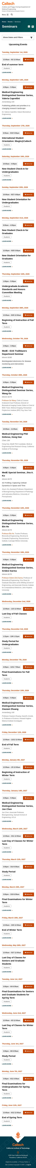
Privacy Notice (23, 1162)
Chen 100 (6, 440)
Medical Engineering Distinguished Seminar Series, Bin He (17, 523)
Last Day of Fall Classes (14, 613)
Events (10, 21)
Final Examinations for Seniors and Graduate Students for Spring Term (18, 994)
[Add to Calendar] (28, 26)
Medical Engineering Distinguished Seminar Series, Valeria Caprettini (17, 95)
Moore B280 (7, 357)
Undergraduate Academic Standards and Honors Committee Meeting (15, 289)
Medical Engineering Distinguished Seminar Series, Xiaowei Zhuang (17, 706)
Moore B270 (7, 397)
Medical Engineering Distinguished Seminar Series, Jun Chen (17, 806)
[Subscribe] (32, 26)
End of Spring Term (12, 1117)
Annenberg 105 (8, 102)
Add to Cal (29, 59)
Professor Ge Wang (9, 400)
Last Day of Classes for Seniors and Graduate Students (14, 960)
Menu (4, 14)
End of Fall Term (10, 744)
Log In (28, 1164)
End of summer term (12, 64)
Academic (7, 68)
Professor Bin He (8, 533)
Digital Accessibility (11, 1162)
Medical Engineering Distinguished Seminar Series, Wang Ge (17, 390)
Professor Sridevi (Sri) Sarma (12, 578)
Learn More (7, 72)
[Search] (12, 14)
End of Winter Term (12, 930)
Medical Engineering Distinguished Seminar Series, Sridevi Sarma (17, 567)
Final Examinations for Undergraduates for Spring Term (16, 1086)
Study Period (8, 871)
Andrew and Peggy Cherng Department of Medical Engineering (16, 9)
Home (4, 21)
